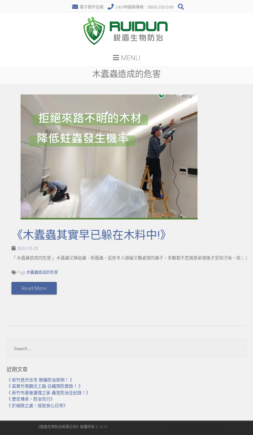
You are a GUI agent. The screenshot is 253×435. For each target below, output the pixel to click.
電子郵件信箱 (91, 7)
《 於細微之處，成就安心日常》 (37, 405)
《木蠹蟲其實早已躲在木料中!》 (91, 235)
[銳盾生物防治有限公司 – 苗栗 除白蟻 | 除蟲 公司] (126, 47)
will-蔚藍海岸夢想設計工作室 (193, 426)
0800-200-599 (160, 7)
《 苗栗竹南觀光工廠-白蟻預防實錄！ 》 (45, 386)
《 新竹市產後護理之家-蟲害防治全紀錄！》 (48, 393)
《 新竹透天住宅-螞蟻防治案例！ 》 (40, 380)
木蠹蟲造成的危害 (42, 272)
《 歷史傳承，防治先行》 (31, 399)
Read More (34, 288)
